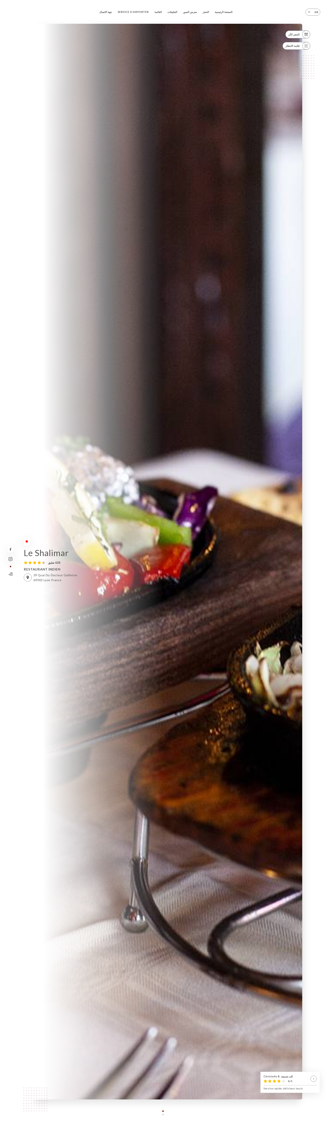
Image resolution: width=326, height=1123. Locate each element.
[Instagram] (10, 559)
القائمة (158, 11)
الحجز (206, 11)
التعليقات (172, 11)
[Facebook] (10, 549)
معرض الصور (190, 11)
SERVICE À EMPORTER (133, 11)
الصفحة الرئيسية (223, 11)
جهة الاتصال (105, 11)
